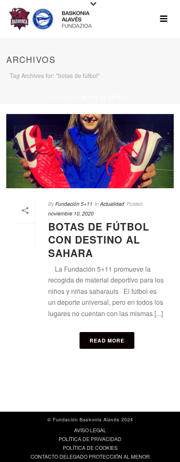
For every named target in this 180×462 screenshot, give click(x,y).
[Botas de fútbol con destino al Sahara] (90, 151)
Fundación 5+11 (74, 203)
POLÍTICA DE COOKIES (90, 447)
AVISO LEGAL (90, 430)
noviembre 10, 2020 (71, 213)
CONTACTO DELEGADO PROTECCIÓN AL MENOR (90, 456)
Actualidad (112, 203)
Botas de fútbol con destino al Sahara (98, 239)
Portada (64, 97)
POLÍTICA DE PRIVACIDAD (90, 439)
